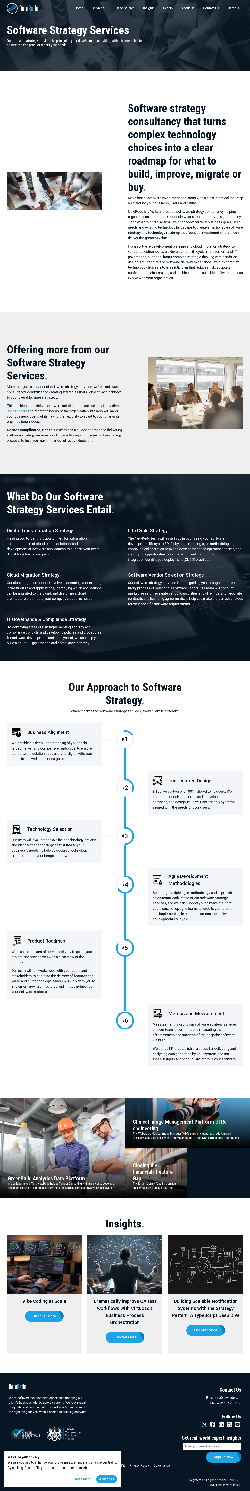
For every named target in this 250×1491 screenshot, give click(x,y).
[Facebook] (213, 1424)
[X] (229, 1424)
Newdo (28, 8)
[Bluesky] (204, 1424)
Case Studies (125, 8)
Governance (162, 1465)
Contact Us (211, 8)
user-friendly (17, 411)
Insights (149, 8)
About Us (188, 8)
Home (79, 8)
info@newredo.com (228, 1398)
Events (168, 8)
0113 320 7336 (230, 1403)
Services (98, 8)
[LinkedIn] (221, 1424)
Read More (82, 1479)
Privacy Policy (139, 1465)
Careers (233, 8)
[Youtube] (237, 1424)
